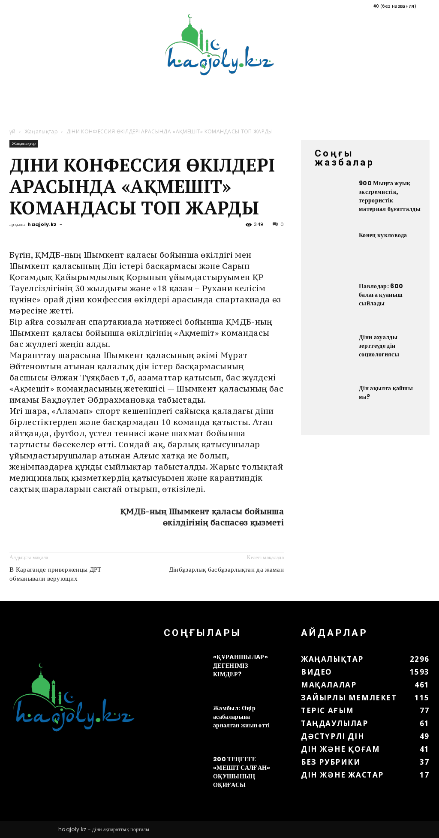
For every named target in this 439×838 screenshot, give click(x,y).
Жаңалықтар (41, 131)
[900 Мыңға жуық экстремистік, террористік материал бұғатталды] (331, 200)
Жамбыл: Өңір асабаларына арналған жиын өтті (241, 716)
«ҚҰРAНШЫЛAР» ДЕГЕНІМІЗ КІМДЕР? (240, 665)
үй (12, 131)
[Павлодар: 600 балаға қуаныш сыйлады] (331, 303)
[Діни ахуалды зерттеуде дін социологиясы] (331, 354)
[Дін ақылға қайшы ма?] (331, 405)
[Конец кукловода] (331, 252)
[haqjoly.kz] (219, 44)
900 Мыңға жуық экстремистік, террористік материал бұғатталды (390, 196)
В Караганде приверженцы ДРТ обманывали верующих (55, 574)
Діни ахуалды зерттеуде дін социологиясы (379, 346)
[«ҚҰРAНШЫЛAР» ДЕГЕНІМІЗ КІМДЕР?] (185, 674)
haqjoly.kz (42, 224)
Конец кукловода (383, 235)
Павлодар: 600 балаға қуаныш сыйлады (381, 294)
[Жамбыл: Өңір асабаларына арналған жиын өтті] (185, 725)
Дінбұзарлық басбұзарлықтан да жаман (226, 569)
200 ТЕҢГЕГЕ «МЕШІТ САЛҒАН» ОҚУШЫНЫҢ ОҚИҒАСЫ (241, 772)
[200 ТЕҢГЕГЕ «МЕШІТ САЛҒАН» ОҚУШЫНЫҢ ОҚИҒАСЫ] (185, 776)
